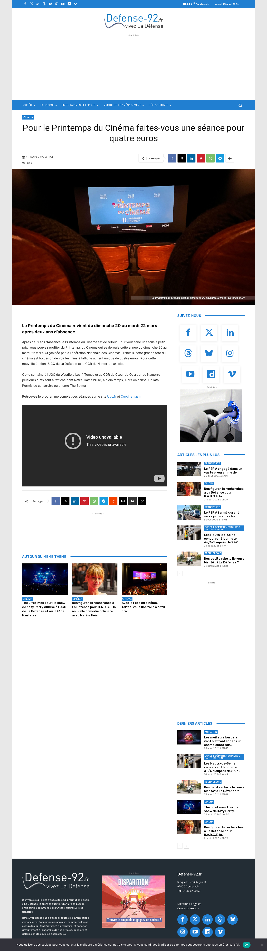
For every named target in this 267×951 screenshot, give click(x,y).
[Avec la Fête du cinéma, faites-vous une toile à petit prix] (144, 579)
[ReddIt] (113, 501)
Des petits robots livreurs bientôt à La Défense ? (224, 560)
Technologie (213, 553)
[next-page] (186, 573)
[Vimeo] (75, 4)
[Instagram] (56, 4)
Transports (212, 463)
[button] (240, 105)
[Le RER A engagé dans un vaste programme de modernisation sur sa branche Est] (189, 469)
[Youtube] (63, 4)
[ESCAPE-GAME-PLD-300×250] (133, 901)
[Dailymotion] (69, 4)
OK (247, 944)
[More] (229, 158)
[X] (182, 158)
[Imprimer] (132, 501)
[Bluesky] (50, 4)
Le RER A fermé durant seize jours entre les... (221, 514)
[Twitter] (31, 4)
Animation (211, 732)
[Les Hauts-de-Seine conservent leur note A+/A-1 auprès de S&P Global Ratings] (189, 532)
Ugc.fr (111, 396)
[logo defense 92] (134, 21)
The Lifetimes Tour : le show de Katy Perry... (221, 809)
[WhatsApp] (210, 158)
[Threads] (44, 4)
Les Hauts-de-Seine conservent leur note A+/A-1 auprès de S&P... (222, 538)
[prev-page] (180, 573)
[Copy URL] (142, 501)
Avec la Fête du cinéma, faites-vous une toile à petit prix (143, 607)
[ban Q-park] (211, 415)
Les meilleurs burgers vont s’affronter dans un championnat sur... (223, 741)
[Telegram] (220, 158)
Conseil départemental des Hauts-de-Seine (222, 528)
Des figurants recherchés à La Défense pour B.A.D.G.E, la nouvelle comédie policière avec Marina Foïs (94, 609)
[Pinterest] (201, 158)
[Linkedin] (38, 4)
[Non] (262, 945)
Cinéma (28, 117)
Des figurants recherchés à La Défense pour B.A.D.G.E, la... (224, 492)
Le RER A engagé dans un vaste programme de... (223, 470)
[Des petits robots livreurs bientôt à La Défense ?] (189, 559)
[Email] (123, 501)
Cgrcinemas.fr (131, 396)
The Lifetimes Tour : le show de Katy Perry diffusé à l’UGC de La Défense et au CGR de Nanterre (44, 609)
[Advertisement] (133, 67)
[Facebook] (25, 4)
